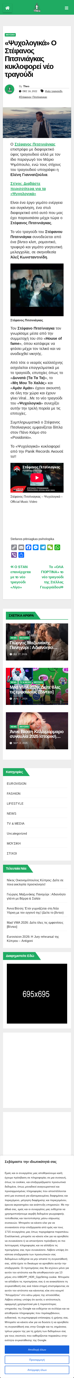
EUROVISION (16, 783)
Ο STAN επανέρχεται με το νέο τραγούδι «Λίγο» (20, 577)
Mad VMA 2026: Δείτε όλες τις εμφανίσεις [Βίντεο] (35, 689)
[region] (37, 1267)
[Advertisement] (37, 1069)
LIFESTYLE (15, 803)
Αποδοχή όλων (37, 1349)
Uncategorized (17, 833)
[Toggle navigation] (66, 8)
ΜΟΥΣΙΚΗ (10, 35)
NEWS (14, 638)
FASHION (13, 793)
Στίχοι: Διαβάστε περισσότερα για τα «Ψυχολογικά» (28, 188)
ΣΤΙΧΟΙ (12, 853)
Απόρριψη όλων (37, 1369)
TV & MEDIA (25, 682)
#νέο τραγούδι (53, 91)
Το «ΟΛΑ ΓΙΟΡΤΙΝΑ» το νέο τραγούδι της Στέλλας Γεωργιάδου (52, 577)
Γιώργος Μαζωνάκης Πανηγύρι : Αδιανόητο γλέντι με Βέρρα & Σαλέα (33, 647)
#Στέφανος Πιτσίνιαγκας (33, 96)
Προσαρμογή (37, 1359)
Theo (26, 86)
